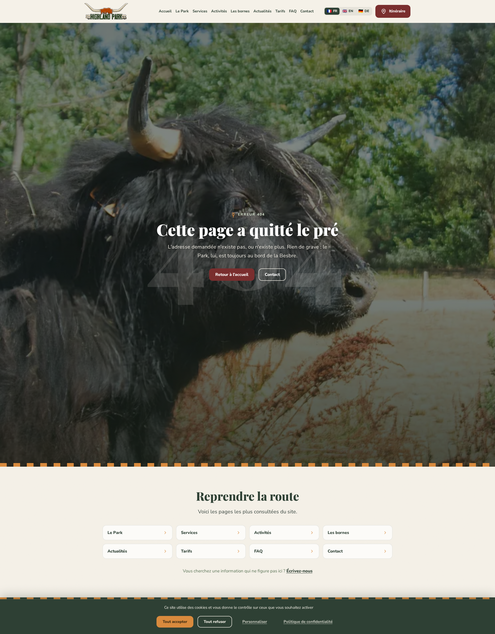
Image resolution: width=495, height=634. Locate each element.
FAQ (292, 11)
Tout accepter (175, 621)
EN (347, 11)
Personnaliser (254, 621)
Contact (307, 11)
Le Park (182, 11)
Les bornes (240, 11)
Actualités (262, 11)
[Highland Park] (106, 11)
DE (363, 11)
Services (200, 11)
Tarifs (280, 11)
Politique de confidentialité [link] (308, 621)
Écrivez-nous (299, 571)
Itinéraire (397, 11)
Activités (219, 11)
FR (332, 11)
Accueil (165, 11)
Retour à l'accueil (231, 274)
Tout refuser (215, 621)
